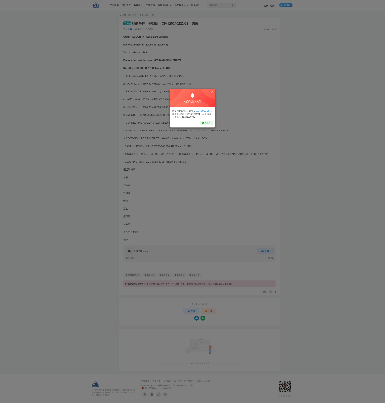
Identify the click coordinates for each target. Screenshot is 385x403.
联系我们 (206, 122)
